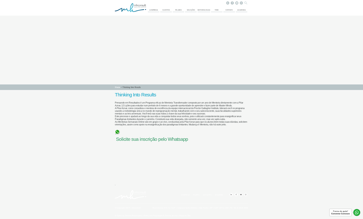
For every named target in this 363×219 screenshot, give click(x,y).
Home (117, 87)
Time (217, 10)
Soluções (191, 10)
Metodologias (204, 10)
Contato (229, 10)
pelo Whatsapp (172, 139)
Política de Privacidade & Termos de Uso (160, 215)
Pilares (178, 10)
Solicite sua (127, 139)
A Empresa (153, 10)
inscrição (148, 139)
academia (241, 10)
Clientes (166, 10)
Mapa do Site (184, 215)
